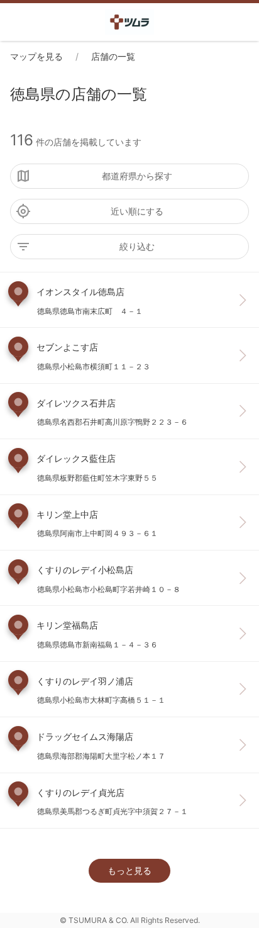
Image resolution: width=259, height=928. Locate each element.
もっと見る (129, 870)
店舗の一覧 (113, 56)
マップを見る (36, 56)
